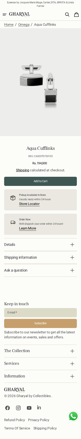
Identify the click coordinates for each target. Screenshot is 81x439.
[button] (4, 14)
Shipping (22, 170)
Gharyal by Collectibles (34, 396)
